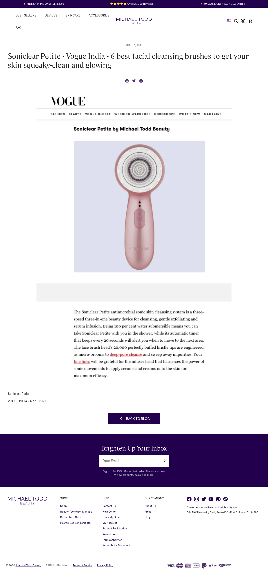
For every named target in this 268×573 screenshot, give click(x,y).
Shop (63, 506)
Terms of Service (112, 540)
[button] (229, 20)
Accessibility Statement (116, 545)
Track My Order (111, 517)
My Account (109, 523)
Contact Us (109, 506)
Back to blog (138, 418)
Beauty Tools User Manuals (76, 512)
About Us (150, 506)
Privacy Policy (105, 565)
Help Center (109, 512)
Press (148, 512)
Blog (147, 517)
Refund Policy (110, 534)
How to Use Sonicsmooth (75, 523)
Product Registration (114, 528)
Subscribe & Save (70, 517)
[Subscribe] (164, 461)
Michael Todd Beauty (28, 565)
